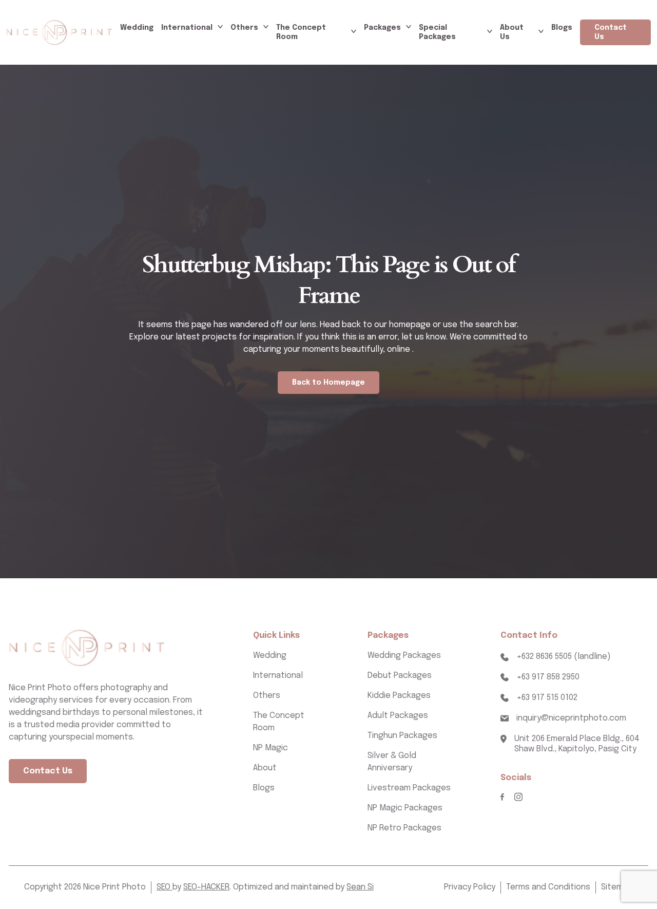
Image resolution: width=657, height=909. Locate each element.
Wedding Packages (404, 655)
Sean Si (360, 887)
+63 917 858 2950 (547, 677)
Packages (382, 27)
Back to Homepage (328, 382)
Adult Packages (398, 715)
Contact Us (610, 32)
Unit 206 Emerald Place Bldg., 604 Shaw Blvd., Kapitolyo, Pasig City (577, 744)
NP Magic (270, 748)
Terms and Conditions (548, 887)
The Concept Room (301, 32)
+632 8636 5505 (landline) (563, 656)
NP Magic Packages (405, 808)
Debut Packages (400, 675)
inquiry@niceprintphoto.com (571, 718)
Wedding (136, 27)
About (265, 768)
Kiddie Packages (399, 695)
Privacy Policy (469, 887)
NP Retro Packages (404, 828)
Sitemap (617, 887)
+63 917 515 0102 (546, 697)
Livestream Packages (409, 788)
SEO (164, 887)
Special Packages (437, 32)
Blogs (561, 27)
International (186, 27)
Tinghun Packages (402, 735)
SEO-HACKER (206, 887)
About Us (512, 32)
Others (244, 27)
